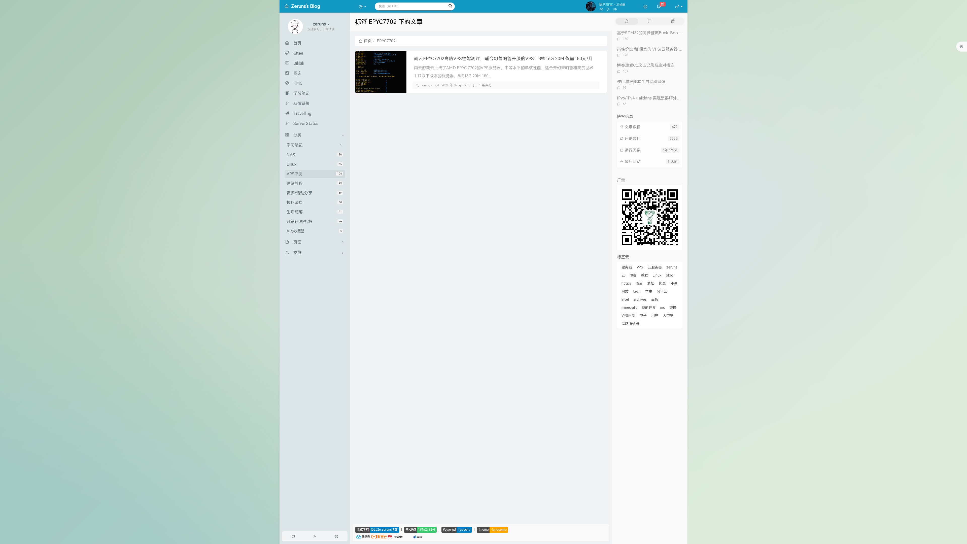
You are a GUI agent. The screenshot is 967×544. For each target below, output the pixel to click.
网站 (625, 291)
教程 (644, 275)
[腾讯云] (362, 536)
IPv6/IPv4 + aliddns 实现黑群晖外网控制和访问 (659, 98)
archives (640, 299)
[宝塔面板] (405, 536)
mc (662, 307)
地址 (650, 283)
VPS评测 (314, 174)
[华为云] (395, 536)
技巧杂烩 (314, 202)
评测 (673, 283)
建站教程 (314, 183)
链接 (672, 307)
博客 (633, 275)
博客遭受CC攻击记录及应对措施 (645, 65)
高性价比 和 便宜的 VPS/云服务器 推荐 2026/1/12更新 (666, 49)
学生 (648, 291)
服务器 (626, 267)
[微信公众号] (649, 217)
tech (637, 291)
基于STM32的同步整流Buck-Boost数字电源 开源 (662, 32)
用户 (654, 316)
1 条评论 (485, 85)
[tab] (626, 21)
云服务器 (655, 267)
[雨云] (410, 536)
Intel (625, 299)
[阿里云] (379, 536)
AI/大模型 (314, 231)
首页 (368, 41)
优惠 (662, 283)
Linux (314, 164)
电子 (643, 316)
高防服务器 (630, 324)
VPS (640, 267)
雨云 (639, 283)
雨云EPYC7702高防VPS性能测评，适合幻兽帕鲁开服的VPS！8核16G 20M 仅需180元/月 (503, 58)
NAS (314, 154)
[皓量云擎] (418, 536)
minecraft (629, 307)
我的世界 (649, 307)
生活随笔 (314, 212)
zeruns (427, 85)
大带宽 (668, 316)
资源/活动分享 (314, 193)
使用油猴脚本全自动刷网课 (641, 81)
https (626, 283)
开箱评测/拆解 (314, 221)
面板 (654, 299)
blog (669, 275)
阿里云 (662, 291)
